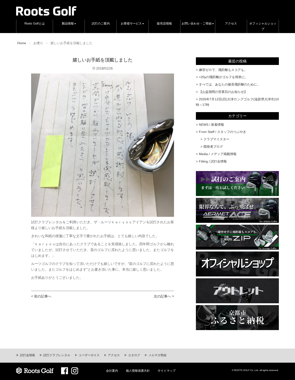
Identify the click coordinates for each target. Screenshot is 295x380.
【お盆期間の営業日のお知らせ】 (223, 92)
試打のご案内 (101, 23)
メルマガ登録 (157, 355)
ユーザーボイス (89, 355)
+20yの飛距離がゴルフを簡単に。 (223, 77)
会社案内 (112, 370)
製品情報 (68, 23)
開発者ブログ (213, 146)
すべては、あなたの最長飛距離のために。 (229, 84)
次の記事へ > (164, 296)
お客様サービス (131, 23)
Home (21, 43)
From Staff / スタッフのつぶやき (222, 132)
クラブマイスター (216, 139)
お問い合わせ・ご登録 (197, 23)
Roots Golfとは (34, 23)
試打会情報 (27, 355)
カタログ (133, 355)
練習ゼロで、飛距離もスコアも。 (223, 70)
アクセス (231, 23)
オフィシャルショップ (262, 26)
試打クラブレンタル (56, 355)
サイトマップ (167, 370)
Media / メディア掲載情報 (217, 154)
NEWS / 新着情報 (211, 124)
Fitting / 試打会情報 (213, 161)
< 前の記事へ (41, 296)
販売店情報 (164, 23)
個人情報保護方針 (138, 370)
